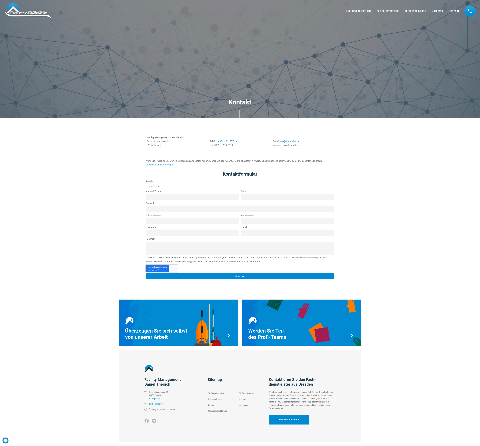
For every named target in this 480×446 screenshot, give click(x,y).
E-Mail (244, 227)
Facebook (146, 421)
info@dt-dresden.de (290, 141)
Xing (154, 421)
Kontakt (454, 11)
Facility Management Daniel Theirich (162, 382)
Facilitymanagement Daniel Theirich (27, 11)
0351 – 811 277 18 (227, 141)
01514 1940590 (156, 404)
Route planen (154, 398)
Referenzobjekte (415, 11)
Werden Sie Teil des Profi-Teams (267, 334)
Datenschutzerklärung (171, 257)
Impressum (243, 405)
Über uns (437, 11)
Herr (150, 186)
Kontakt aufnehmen (289, 419)
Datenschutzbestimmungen (159, 164)
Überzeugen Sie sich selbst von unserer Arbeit (156, 334)
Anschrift (150, 203)
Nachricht (150, 239)
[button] (5, 440)
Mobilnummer (248, 215)
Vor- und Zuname (154, 191)
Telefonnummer (470, 11)
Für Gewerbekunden (358, 11)
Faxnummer (152, 227)
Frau (158, 186)
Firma (243, 191)
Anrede (149, 181)
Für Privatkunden (388, 11)
